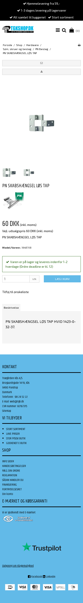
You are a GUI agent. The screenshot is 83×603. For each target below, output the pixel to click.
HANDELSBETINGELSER (14, 466)
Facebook (36, 576)
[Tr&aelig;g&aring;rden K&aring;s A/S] (18, 29)
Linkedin (50, 576)
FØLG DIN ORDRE (11, 470)
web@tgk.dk (17, 401)
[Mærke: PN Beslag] (13, 200)
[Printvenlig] (79, 44)
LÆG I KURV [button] (62, 278)
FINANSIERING (9, 484)
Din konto (7, 494)
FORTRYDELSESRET (12, 489)
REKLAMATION (9, 475)
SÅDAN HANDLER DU (12, 480)
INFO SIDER (8, 461)
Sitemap (6, 410)
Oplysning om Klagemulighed (18, 565)
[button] (41, 63)
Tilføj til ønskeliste (15, 292)
